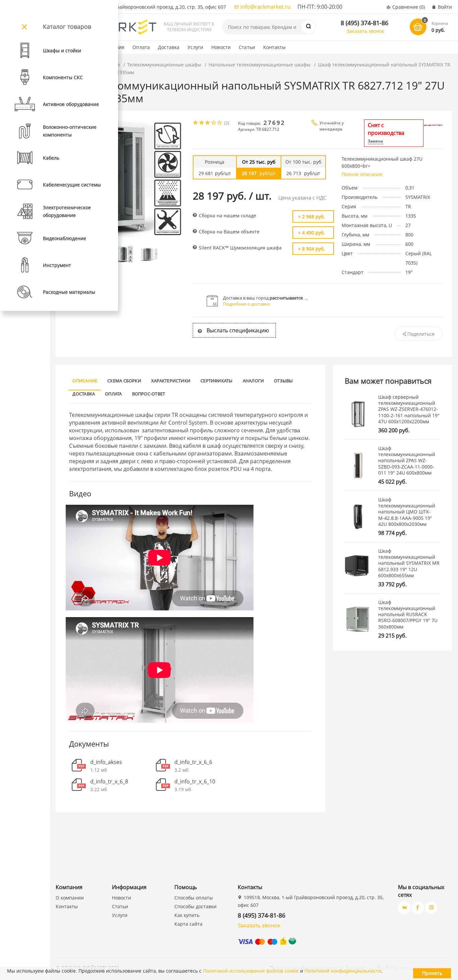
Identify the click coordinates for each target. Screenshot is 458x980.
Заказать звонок (365, 31)
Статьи (247, 47)
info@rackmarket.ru (265, 6)
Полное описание (362, 174)
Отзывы (283, 381)
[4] (214, 123)
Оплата (141, 47)
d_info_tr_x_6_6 (193, 762)
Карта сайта (188, 924)
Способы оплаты (193, 897)
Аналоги (253, 381)
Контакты (274, 47)
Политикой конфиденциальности (342, 971)
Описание (84, 381)
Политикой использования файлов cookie (251, 971)
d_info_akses (106, 762)
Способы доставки (195, 906)
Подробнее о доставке (246, 304)
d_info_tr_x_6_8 (109, 781)
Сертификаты (217, 381)
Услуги (195, 47)
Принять (432, 973)
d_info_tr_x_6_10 (194, 781)
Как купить (186, 915)
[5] (220, 123)
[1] (196, 123)
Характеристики (170, 381)
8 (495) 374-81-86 (364, 23)
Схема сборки (124, 381)
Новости (221, 47)
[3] (208, 123)
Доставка (168, 47)
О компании (70, 897)
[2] (202, 123)
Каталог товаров (67, 26)
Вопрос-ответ (148, 394)
